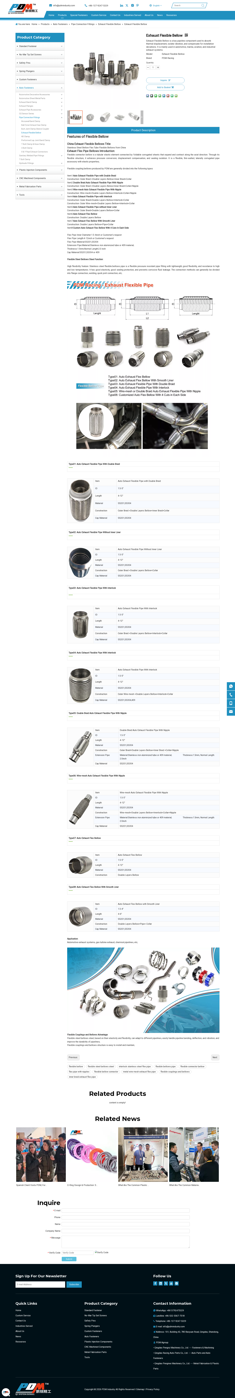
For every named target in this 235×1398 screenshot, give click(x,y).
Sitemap (140, 1389)
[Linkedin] (121, 5)
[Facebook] (155, 1283)
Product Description (143, 130)
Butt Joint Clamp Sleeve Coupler (35, 129)
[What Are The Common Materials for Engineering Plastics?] (194, 1181)
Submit (69, 1259)
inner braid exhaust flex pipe (82, 1077)
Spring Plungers (26, 71)
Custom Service (98, 15)
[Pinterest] (137, 5)
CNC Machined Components (32, 178)
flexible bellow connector (106, 1071)
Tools (21, 195)
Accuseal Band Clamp (30, 121)
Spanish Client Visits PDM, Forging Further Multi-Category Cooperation (31, 1185)
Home (51, 15)
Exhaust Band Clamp (28, 102)
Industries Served (132, 15)
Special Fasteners (79, 15)
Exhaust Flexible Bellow (31, 133)
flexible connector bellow (192, 1066)
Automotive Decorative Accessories (34, 94)
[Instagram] (132, 5)
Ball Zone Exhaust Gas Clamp (33, 125)
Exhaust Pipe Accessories (30, 110)
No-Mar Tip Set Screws (30, 54)
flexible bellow (76, 1066)
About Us (149, 15)
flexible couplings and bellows (175, 1071)
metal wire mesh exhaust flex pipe (139, 1071)
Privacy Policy (153, 1389)
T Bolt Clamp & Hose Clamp (33, 144)
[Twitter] (126, 5)
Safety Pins (24, 63)
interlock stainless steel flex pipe (135, 1066)
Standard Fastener (28, 46)
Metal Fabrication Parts (30, 186)
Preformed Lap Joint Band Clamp (35, 140)
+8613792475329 (175, 1310)
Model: (149, 54)
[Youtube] (171, 1283)
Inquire (163, 80)
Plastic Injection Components (33, 170)
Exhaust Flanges (26, 106)
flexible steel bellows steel (101, 1066)
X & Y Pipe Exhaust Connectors (34, 152)
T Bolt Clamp (24, 159)
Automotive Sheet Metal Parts (32, 98)
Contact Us (115, 15)
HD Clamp (25, 136)
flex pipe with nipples (79, 1071)
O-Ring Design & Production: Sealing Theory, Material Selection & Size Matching (82, 1185)
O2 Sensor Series (26, 114)
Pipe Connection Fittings (29, 117)
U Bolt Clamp (26, 148)
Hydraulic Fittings (26, 163)
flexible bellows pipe (166, 1066)
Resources (171, 15)
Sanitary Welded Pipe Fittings (31, 155)
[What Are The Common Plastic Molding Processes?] (143, 1181)
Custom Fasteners (28, 79)
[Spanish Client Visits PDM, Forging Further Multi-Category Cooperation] (41, 1181)
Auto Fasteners (26, 87)
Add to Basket (164, 87)
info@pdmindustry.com (174, 1326)
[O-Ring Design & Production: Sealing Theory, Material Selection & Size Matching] (92, 1181)
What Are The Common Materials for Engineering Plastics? (184, 1185)
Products (62, 15)
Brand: (149, 58)
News (160, 15)
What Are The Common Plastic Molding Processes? (133, 1185)
